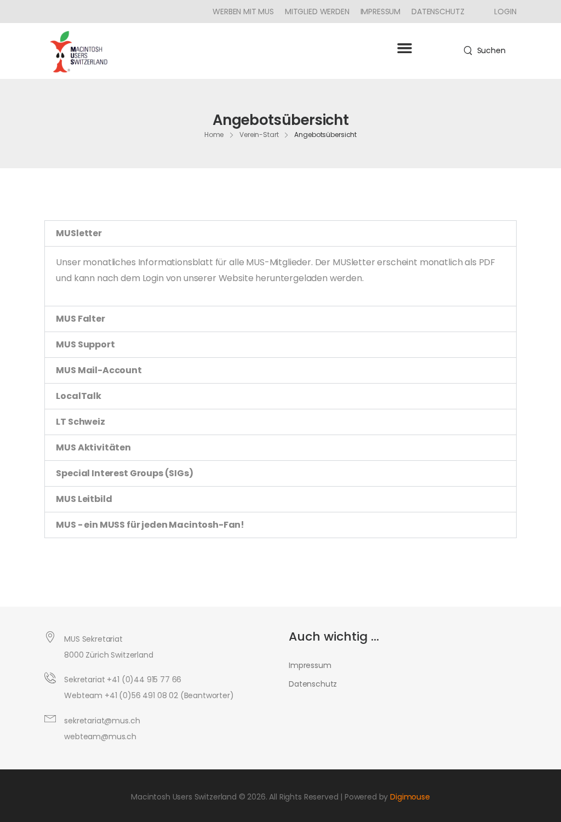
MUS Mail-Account (98, 370)
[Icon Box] (501, 11)
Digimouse (410, 796)
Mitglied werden (317, 11)
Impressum (380, 11)
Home (214, 134)
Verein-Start (259, 134)
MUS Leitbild (84, 499)
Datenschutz (437, 11)
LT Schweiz (80, 421)
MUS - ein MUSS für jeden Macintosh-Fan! (150, 524)
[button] (404, 48)
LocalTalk (78, 396)
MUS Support (85, 344)
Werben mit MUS (243, 11)
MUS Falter (80, 318)
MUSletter (79, 233)
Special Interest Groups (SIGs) (124, 473)
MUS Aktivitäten (93, 447)
